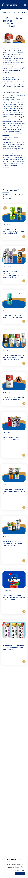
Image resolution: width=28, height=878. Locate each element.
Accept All (20, 873)
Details (16, 870)
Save (22, 870)
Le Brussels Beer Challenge (11, 142)
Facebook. (5, 135)
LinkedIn (19, 133)
